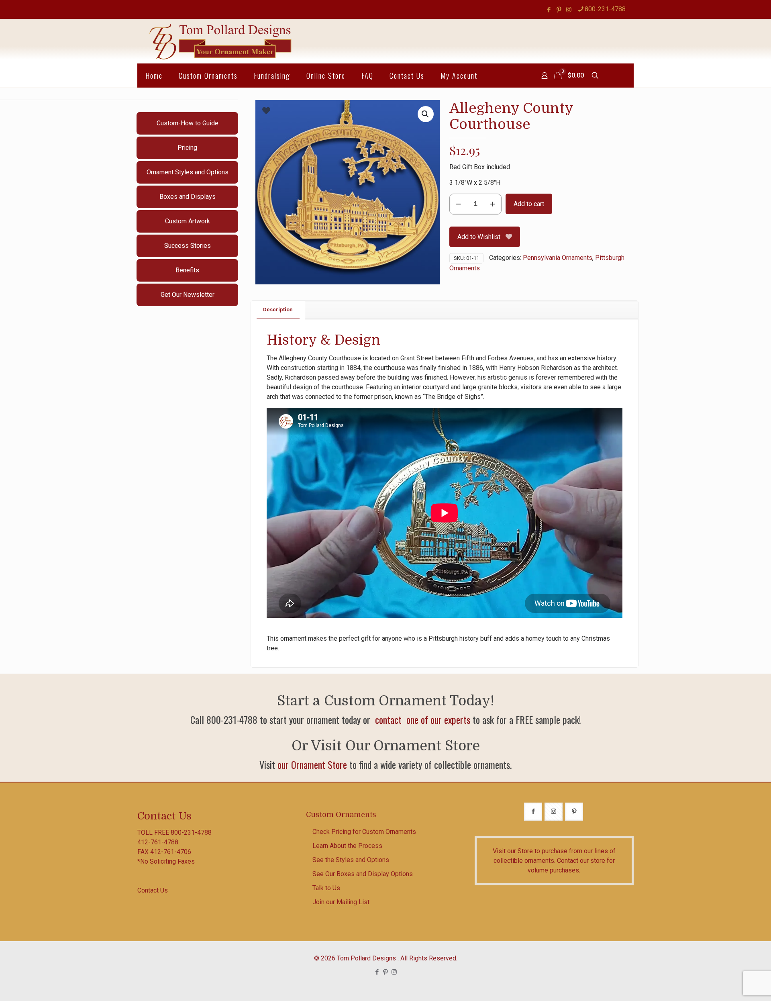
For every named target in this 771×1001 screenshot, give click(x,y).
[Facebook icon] (549, 9)
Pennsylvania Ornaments (557, 257)
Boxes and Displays (187, 196)
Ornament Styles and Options (187, 172)
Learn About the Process (347, 846)
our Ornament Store (312, 764)
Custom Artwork (187, 221)
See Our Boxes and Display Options (362, 874)
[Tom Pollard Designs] (221, 41)
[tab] (278, 310)
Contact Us (152, 890)
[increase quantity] (492, 204)
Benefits (187, 270)
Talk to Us (326, 888)
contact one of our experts (421, 719)
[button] (426, 114)
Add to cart (529, 204)
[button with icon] (533, 812)
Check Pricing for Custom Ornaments (364, 832)
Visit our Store (513, 851)
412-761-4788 (157, 842)
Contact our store (581, 860)
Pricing (187, 147)
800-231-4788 (605, 9)
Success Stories (187, 245)
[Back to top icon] (732, 984)
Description (278, 309)
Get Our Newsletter (187, 294)
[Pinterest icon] (559, 9)
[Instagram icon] (569, 9)
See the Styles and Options (350, 860)
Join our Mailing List (340, 902)
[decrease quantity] (458, 204)
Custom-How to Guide (187, 123)
